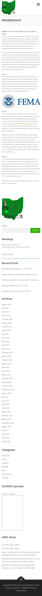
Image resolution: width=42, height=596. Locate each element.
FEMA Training (23, 124)
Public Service (7, 474)
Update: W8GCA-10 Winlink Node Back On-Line (19, 274)
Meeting (5, 467)
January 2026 (7, 323)
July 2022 (5, 430)
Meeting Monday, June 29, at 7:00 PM (16, 291)
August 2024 (6, 364)
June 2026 (5, 312)
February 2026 (7, 319)
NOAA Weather (7, 254)
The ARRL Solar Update (10, 545)
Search (4, 226)
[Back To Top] (21, 580)
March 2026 (6, 315)
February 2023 (7, 415)
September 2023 (8, 389)
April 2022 (5, 438)
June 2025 (5, 338)
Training (5, 478)
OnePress (25, 588)
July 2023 (5, 397)
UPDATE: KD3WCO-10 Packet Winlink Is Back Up (20, 280)
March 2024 (6, 375)
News (4, 470)
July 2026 (5, 308)
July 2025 (5, 334)
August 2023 (6, 393)
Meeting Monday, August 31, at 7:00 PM (17, 269)
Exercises (5, 463)
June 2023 (5, 401)
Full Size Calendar (8, 494)
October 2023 (7, 386)
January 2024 (7, 382)
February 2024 (7, 378)
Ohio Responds (28, 149)
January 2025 (7, 356)
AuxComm (6, 456)
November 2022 (8, 423)
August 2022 (6, 426)
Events (4, 459)
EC (5, 183)
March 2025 (6, 349)
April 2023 (5, 408)
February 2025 (7, 352)
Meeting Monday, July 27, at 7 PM (14, 285)
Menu (38, 4)
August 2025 (6, 330)
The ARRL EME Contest (10, 548)
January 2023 (7, 419)
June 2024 (5, 367)
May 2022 (5, 434)
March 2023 (6, 412)
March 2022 (6, 441)
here (27, 46)
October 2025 (7, 326)
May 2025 (5, 341)
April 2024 (5, 371)
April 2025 (5, 345)
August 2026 (6, 304)
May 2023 (5, 404)
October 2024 (7, 360)
